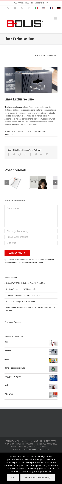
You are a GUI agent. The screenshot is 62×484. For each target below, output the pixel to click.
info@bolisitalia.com (39, 3)
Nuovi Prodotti (40, 131)
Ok (12, 477)
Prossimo (51, 55)
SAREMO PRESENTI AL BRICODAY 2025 (23, 295)
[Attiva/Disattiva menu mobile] (55, 18)
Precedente (40, 55)
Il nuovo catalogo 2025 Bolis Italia (20, 301)
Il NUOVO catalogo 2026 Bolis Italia (21, 289)
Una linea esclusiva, (13, 107)
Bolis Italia (11, 131)
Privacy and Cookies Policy (38, 449)
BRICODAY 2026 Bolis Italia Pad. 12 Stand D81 (26, 283)
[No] (58, 468)
